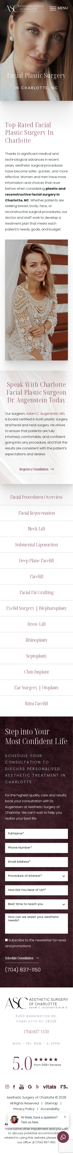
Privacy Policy (24, 1109)
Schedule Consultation (19, 958)
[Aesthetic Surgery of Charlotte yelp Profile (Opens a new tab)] (37, 1087)
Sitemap (51, 1103)
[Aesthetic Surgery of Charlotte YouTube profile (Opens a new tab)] (21, 1087)
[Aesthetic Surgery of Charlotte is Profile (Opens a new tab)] (64, 1087)
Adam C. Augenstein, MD (45, 414)
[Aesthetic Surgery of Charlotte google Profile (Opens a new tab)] (30, 1087)
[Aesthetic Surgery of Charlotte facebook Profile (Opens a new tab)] (14, 1087)
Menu (63, 8)
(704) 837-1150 (23, 970)
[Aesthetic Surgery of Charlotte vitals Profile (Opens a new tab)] (50, 1087)
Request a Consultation (33, 469)
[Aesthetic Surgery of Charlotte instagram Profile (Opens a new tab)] (7, 1087)
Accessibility (50, 1109)
